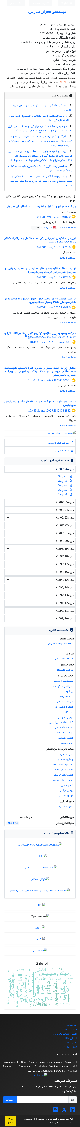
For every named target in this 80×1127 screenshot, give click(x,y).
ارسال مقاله (70, 1038)
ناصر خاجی (67, 785)
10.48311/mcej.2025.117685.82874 (49, 380)
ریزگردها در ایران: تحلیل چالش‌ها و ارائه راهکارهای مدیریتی (41, 206)
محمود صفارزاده (64, 706)
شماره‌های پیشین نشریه (55, 460)
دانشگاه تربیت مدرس (60, 643)
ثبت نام (13, 3)
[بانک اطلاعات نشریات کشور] (40, 868)
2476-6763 (13, 823)
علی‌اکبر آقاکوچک (63, 686)
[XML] (67, 201)
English (65, 3)
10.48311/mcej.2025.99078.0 (53, 247)
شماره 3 (62, 485)
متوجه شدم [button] (11, 1120)
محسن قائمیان (65, 737)
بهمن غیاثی (66, 790)
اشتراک (9, 1099)
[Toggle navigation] (15, 12)
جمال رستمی (65, 759)
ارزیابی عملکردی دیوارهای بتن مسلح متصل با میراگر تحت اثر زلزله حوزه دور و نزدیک (40, 239)
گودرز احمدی (65, 795)
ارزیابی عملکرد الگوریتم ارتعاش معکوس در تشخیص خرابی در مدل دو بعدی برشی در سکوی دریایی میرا (40, 270)
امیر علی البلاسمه (63, 780)
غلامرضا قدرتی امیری (61, 722)
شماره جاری (62, 450)
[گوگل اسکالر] (40, 880)
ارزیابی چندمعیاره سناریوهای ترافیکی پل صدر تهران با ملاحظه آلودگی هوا (40, 118)
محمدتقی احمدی (63, 681)
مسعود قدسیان (64, 658)
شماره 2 (62, 490)
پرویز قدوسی (65, 717)
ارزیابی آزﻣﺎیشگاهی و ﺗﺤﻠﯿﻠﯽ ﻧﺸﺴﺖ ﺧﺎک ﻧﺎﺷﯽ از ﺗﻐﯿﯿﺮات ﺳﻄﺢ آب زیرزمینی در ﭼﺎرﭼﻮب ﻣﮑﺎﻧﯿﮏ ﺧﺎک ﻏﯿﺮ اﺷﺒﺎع (41, 181)
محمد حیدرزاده (64, 769)
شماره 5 (62, 476)
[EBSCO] (40, 857)
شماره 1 (62, 494)
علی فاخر (68, 712)
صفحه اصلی (70, 1025)
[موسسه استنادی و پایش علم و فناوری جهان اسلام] (40, 891)
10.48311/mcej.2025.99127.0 (53, 277)
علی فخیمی (66, 754)
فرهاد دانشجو (65, 669)
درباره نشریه (69, 1029)
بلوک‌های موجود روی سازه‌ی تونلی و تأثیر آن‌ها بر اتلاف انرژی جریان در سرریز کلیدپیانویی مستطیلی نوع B (40, 334)
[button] (48, 1123)
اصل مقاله (43, 227)
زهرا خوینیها (66, 806)
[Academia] (64, 1111)
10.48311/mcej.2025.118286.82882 (49, 410)
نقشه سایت (70, 1047)
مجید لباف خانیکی (63, 774)
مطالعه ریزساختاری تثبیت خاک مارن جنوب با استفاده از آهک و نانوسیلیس (40, 168)
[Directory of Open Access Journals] (40, 845)
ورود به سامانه (39, 3)
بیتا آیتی (68, 691)
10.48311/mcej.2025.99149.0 (53, 307)
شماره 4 (62, 481)
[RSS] (55, 1111)
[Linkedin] (72, 1111)
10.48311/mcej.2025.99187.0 (53, 217)
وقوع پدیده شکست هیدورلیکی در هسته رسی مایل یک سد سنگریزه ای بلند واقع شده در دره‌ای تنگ (40, 128)
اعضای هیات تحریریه (65, 1033)
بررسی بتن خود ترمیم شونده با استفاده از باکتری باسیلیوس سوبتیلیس (40, 403)
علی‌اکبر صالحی (64, 701)
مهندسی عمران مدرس (47, 11)
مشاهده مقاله (68, 227)
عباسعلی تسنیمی (63, 696)
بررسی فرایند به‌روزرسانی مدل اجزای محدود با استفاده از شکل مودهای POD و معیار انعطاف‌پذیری (40, 300)
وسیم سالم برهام (63, 764)
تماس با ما (71, 1042)
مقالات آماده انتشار (58, 443)
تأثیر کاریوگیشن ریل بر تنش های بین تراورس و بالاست (42, 108)
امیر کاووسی (66, 743)
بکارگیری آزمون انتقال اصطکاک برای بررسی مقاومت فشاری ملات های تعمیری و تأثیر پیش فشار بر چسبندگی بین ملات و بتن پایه (40, 141)
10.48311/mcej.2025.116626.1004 (50, 342)
